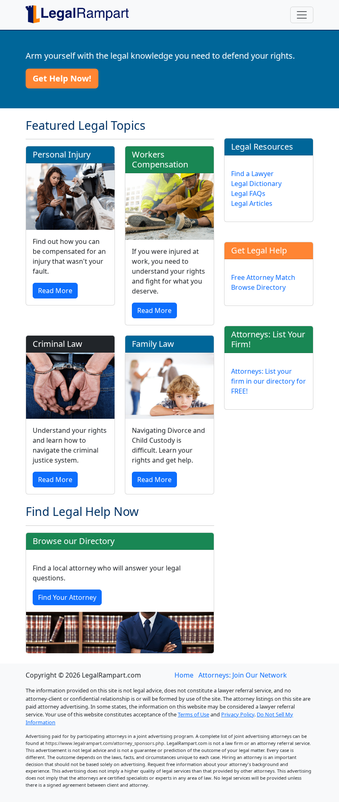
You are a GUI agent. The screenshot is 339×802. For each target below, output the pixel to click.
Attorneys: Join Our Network (242, 675)
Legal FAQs (248, 193)
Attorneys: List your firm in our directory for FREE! (268, 381)
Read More (55, 290)
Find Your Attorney (67, 597)
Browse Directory (258, 287)
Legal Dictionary (256, 183)
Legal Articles (251, 203)
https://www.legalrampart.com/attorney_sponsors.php (104, 743)
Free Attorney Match (263, 277)
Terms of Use (193, 714)
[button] (62, 78)
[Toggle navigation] (301, 15)
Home (183, 675)
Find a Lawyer (252, 173)
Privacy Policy (237, 714)
